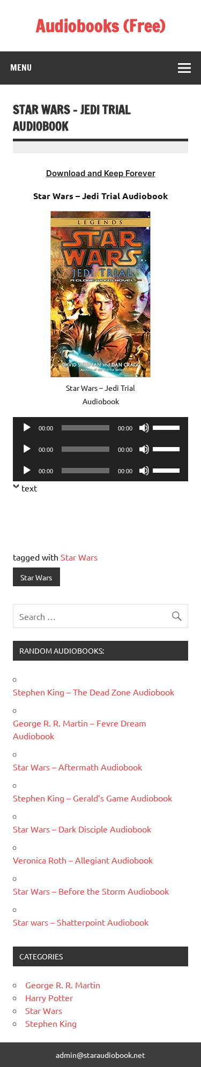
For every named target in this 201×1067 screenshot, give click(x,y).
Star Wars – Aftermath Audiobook (77, 766)
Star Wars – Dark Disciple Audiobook (82, 828)
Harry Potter (49, 997)
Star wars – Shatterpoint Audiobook (80, 922)
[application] (100, 427)
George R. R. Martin (62, 984)
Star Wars (79, 556)
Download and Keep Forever (100, 173)
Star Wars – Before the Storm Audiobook (91, 891)
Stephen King (51, 1023)
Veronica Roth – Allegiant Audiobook (83, 859)
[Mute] (144, 427)
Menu (21, 67)
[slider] (168, 426)
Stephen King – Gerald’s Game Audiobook (92, 797)
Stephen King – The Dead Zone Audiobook (93, 691)
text (29, 487)
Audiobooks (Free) (101, 25)
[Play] (26, 427)
